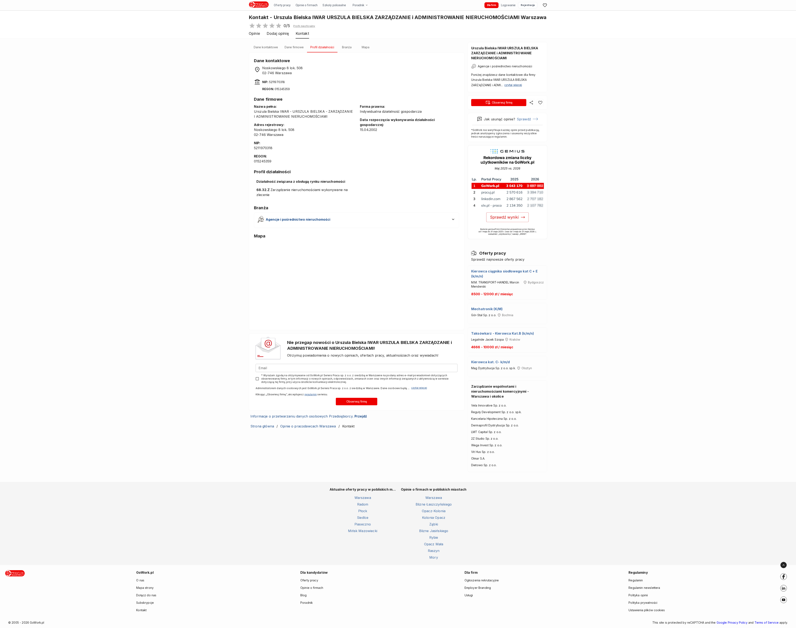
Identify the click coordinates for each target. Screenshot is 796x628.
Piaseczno (362, 524)
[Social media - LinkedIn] (783, 588)
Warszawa (362, 498)
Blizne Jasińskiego (433, 531)
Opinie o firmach (307, 5)
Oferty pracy (282, 5)
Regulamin (636, 580)
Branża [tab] (347, 47)
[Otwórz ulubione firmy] (544, 5)
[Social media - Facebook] (783, 576)
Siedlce (362, 517)
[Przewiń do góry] (783, 565)
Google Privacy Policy (732, 622)
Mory (433, 557)
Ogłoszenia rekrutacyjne (482, 580)
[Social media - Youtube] (783, 600)
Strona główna (262, 426)
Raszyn (434, 551)
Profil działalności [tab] (322, 47)
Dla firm (491, 5)
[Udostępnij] (531, 102)
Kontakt (141, 610)
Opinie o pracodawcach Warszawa (308, 426)
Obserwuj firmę (356, 401)
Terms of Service (767, 622)
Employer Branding (478, 587)
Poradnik (358, 5)
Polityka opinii (638, 595)
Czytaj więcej (419, 387)
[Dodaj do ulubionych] (540, 102)
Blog (303, 595)
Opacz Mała (433, 544)
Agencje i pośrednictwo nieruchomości (505, 66)
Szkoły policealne (334, 5)
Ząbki (433, 524)
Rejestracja (528, 5)
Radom (362, 504)
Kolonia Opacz (433, 517)
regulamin (311, 394)
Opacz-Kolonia (433, 511)
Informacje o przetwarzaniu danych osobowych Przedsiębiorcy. (308, 416)
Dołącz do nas (146, 595)
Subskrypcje (145, 602)
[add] (783, 576)
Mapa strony (145, 587)
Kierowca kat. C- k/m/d (490, 362)
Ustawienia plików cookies (647, 610)
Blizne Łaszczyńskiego (434, 504)
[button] (304, 26)
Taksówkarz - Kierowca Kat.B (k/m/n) (502, 333)
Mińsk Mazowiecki (362, 531)
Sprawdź (524, 119)
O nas (140, 580)
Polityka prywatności (643, 602)
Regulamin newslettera (644, 587)
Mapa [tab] (365, 47)
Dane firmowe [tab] (294, 47)
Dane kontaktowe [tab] (266, 47)
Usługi (469, 595)
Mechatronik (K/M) (487, 309)
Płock (362, 511)
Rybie (433, 537)
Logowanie (508, 5)
